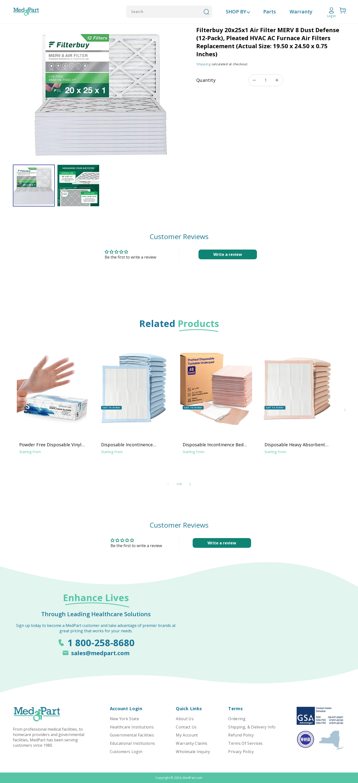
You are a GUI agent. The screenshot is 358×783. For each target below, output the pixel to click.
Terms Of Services (245, 743)
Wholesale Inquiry (193, 751)
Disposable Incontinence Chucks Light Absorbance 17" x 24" (133, 444)
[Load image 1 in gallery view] (34, 185)
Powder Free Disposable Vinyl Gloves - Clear (50, 444)
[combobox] (169, 12)
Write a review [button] (227, 254)
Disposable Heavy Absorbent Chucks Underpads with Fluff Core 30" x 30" (294, 444)
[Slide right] (190, 484)
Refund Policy (241, 735)
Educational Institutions (132, 743)
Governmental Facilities (132, 735)
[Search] (206, 12)
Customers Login (126, 751)
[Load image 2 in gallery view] (78, 185)
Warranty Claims (191, 743)
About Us (185, 718)
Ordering (236, 718)
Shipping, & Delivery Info (251, 727)
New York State (124, 718)
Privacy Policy (241, 751)
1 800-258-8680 (101, 642)
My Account (187, 735)
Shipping (203, 64)
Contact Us (186, 727)
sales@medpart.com (100, 653)
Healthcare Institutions (132, 727)
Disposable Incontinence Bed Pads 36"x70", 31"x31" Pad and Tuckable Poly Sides (214, 444)
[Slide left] (168, 484)
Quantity (206, 80)
